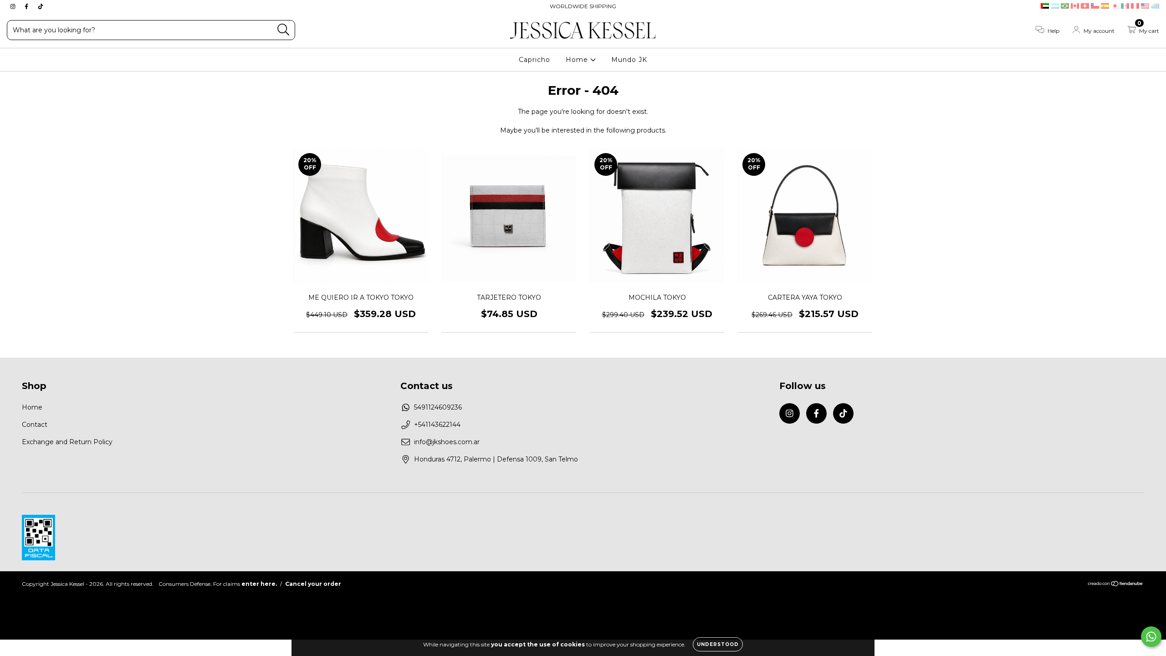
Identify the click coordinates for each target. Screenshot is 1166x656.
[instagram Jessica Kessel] (13, 6)
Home (578, 60)
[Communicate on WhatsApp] (1151, 636)
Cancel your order (313, 583)
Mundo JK (629, 60)
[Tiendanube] (1115, 584)
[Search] (283, 30)
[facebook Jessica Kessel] (27, 6)
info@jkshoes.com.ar (447, 442)
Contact (34, 424)
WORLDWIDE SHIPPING (583, 6)
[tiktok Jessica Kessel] (40, 6)
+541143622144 (437, 424)
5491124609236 (438, 407)
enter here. (259, 583)
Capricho (534, 60)
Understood (718, 644)
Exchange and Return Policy (67, 442)
